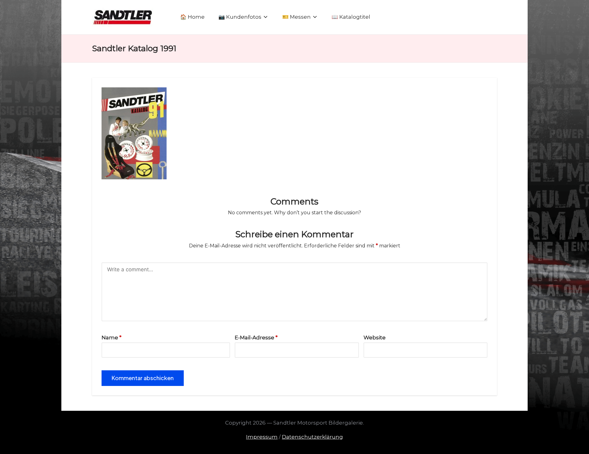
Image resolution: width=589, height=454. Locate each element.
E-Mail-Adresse (256, 337)
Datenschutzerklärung (312, 437)
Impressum (262, 437)
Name (111, 337)
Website (375, 337)
